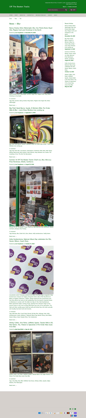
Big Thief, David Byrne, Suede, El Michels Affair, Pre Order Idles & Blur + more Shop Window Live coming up (29, 109)
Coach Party (24, 313)
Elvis (27, 233)
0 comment (12, 99)
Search (11, 402)
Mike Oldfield (24, 381)
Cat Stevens (23, 150)
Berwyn (14, 233)
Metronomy (16, 152)
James (18, 315)
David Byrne (30, 150)
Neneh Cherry (41, 315)
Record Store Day (41, 15)
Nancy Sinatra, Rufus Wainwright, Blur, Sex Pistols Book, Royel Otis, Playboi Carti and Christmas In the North (30, 29)
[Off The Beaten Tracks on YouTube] (75, 409)
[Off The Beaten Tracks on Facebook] (70, 409)
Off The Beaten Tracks (19, 6)
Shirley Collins (38, 381)
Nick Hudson (23, 152)
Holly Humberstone (38, 233)
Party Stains (30, 101)
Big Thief (14, 150)
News (55, 15)
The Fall (21, 154)
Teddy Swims (46, 233)
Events (50, 15)
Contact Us (30, 15)
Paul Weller (48, 315)
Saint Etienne (30, 152)
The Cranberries (32, 317)
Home (10, 15)
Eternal (29, 313)
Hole (45, 313)
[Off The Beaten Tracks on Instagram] (72, 409)
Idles (44, 150)
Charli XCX (22, 233)
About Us (22, 15)
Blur (13, 101)
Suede (47, 152)
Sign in (64, 6)
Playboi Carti (37, 101)
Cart (73, 9)
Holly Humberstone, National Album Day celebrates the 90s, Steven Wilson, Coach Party (30, 240)
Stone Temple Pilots (22, 317)
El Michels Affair (38, 150)
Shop (16, 15)
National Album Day (32, 315)
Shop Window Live (40, 152)
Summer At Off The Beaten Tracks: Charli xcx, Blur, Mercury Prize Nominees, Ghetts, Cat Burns (30, 161)
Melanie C (23, 315)
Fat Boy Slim (35, 313)
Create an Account (72, 6)
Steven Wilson (13, 317)
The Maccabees (27, 154)
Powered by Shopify (28, 413)
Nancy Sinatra (23, 101)
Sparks (44, 381)
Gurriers (17, 101)
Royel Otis (43, 101)
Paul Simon (31, 381)
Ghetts (30, 233)
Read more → (13, 105)
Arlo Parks (15, 381)
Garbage (41, 313)
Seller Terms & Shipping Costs (13, 399)
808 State (14, 313)
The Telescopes (18, 382)
